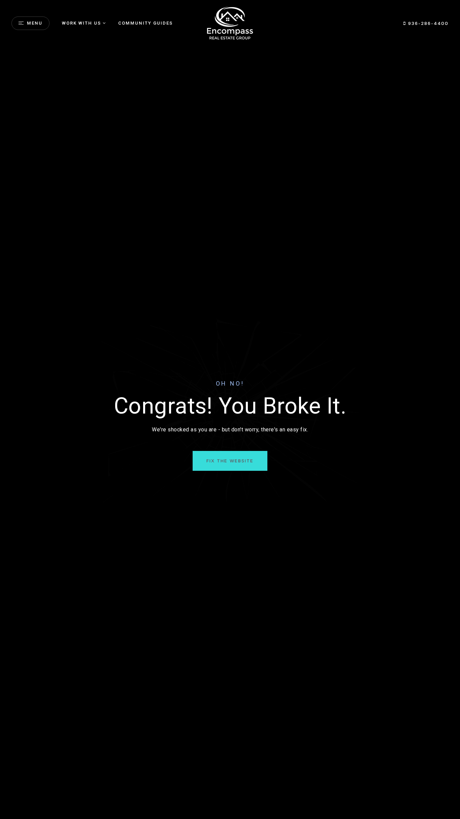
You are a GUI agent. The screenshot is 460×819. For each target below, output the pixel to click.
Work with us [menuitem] (81, 23)
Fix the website (230, 460)
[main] (230, 409)
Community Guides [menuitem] (145, 23)
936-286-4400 (427, 23)
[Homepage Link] (229, 23)
